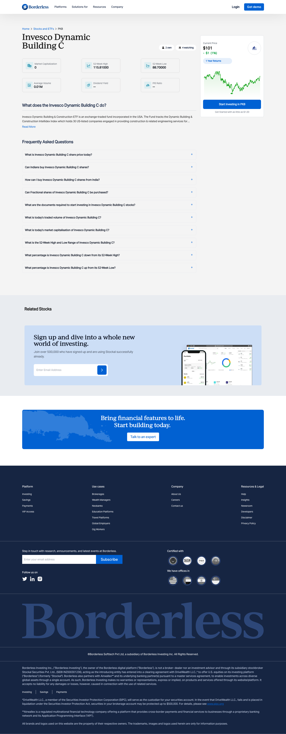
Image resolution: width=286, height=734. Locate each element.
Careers (175, 499)
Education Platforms (102, 511)
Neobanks (97, 505)
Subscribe (109, 559)
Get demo (254, 7)
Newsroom (246, 505)
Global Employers (101, 523)
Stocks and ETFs (43, 29)
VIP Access (28, 511)
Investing (27, 494)
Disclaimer (246, 517)
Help (243, 494)
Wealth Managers (101, 499)
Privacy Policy (248, 523)
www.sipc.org (215, 704)
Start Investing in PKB (232, 104)
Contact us (177, 505)
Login (235, 7)
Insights (245, 499)
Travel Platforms (100, 517)
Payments (27, 505)
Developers (247, 511)
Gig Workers (98, 529)
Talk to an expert (143, 437)
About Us (176, 494)
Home (25, 29)
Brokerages (98, 494)
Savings (26, 499)
